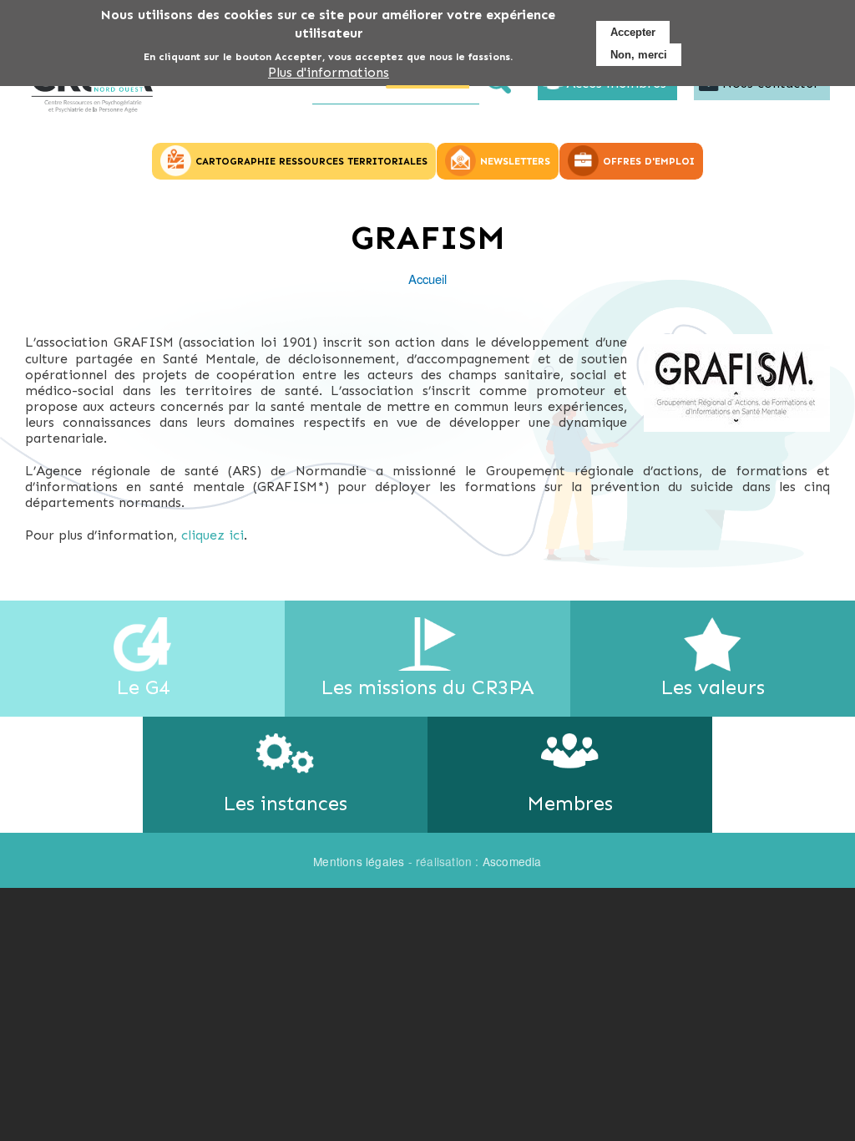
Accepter (632, 32)
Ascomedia (512, 861)
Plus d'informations (328, 72)
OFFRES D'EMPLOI (649, 161)
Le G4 (142, 687)
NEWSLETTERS (515, 161)
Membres (570, 803)
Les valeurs (712, 687)
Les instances (285, 803)
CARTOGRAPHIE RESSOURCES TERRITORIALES (311, 161)
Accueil (427, 278)
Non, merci (638, 54)
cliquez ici (212, 535)
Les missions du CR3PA (427, 687)
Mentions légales (358, 861)
